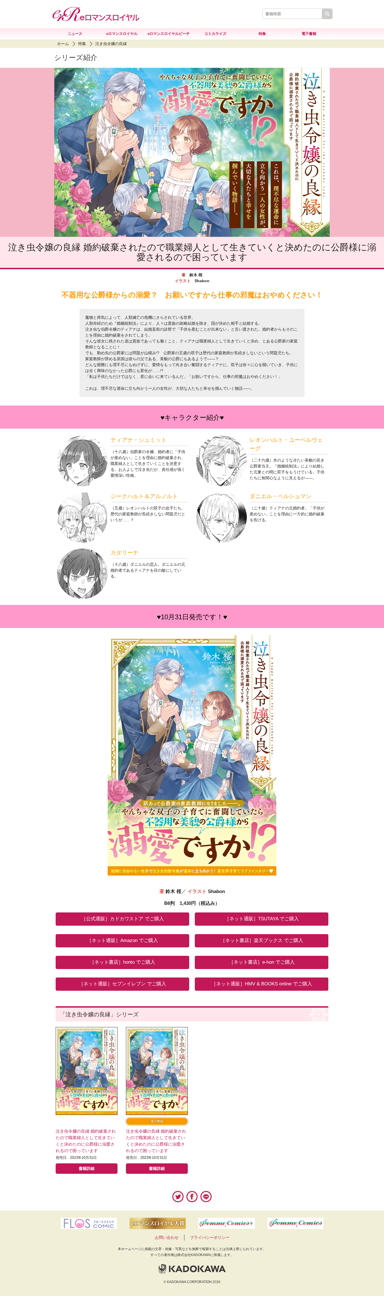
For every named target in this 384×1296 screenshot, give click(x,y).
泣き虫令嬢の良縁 (111, 43)
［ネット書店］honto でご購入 (122, 962)
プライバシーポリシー (209, 1237)
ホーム (63, 43)
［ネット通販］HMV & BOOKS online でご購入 (261, 984)
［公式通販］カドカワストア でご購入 (122, 918)
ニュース (75, 34)
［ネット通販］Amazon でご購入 (122, 940)
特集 (262, 34)
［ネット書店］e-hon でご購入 (262, 962)
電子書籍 (309, 34)
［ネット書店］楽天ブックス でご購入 (261, 940)
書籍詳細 (86, 1168)
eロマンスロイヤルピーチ (169, 34)
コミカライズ (215, 34)
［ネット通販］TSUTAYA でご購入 (262, 918)
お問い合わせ (167, 1237)
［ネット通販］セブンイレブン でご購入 (122, 984)
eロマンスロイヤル (121, 34)
